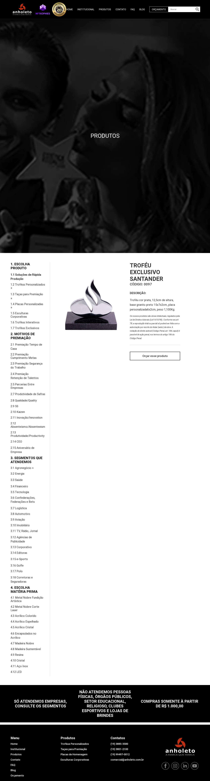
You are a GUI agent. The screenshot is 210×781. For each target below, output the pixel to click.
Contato (121, 9)
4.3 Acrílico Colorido (23, 616)
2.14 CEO (16, 441)
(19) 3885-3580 (119, 743)
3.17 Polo (17, 571)
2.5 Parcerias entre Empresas (22, 386)
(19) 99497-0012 (120, 754)
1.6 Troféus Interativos (25, 322)
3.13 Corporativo (21, 547)
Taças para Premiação (74, 749)
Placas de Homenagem (74, 754)
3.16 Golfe (17, 565)
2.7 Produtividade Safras (28, 394)
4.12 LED (16, 672)
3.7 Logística (19, 508)
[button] (43, 9)
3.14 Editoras (19, 553)
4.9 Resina (17, 654)
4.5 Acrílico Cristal (22, 627)
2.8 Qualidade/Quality (24, 400)
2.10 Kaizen (18, 412)
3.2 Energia (17, 473)
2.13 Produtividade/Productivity (27, 434)
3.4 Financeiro (19, 486)
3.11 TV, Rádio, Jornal (24, 531)
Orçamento (159, 9)
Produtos (105, 9)
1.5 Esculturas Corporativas (19, 314)
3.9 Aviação (18, 519)
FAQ (133, 9)
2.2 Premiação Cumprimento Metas (24, 356)
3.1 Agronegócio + (22, 468)
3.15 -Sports (19, 559)
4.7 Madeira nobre (22, 643)
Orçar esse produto (155, 356)
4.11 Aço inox (19, 666)
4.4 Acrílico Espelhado (25, 621)
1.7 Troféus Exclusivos (25, 328)
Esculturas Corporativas (75, 759)
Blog (142, 9)
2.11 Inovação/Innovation (26, 417)
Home (69, 9)
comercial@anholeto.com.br (127, 759)
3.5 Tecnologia (20, 492)
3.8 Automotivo (20, 514)
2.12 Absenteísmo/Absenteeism (28, 425)
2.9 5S (14, 406)
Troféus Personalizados (75, 743)
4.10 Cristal (18, 660)
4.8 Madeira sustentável (26, 649)
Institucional (85, 9)
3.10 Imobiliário (20, 525)
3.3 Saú (17, 480)
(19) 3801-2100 (119, 749)
